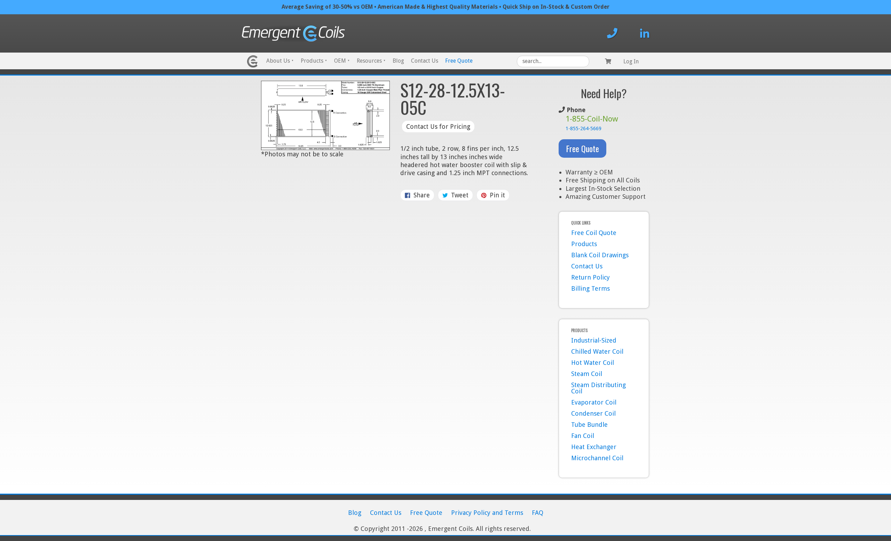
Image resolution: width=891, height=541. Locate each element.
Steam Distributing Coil (598, 388)
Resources (371, 60)
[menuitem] (280, 61)
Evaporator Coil (593, 402)
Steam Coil (586, 373)
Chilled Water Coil (597, 351)
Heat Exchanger (593, 446)
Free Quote (459, 60)
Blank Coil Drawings (600, 255)
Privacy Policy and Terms (487, 512)
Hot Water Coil (592, 362)
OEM (342, 60)
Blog (398, 60)
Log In (631, 61)
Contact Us (424, 60)
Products (314, 60)
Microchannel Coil (597, 458)
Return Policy (590, 277)
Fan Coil (582, 435)
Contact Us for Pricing (438, 126)
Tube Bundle (589, 424)
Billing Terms (590, 288)
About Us (280, 60)
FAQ (537, 512)
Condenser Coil (593, 413)
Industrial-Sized (593, 340)
